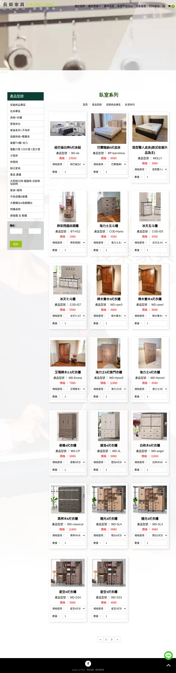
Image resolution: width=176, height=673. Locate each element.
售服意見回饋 (125, 6)
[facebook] (88, 664)
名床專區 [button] (15, 111)
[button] (163, 6)
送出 (15, 244)
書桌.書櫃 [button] (15, 174)
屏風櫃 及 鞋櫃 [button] (18, 215)
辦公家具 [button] (15, 168)
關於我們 (80, 6)
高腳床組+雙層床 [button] (20, 136)
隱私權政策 (99, 670)
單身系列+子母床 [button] (20, 130)
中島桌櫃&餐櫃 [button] (18, 196)
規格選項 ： (58, 164)
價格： (13, 225)
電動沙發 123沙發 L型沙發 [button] (25, 149)
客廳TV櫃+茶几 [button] (19, 142)
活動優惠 (141, 6)
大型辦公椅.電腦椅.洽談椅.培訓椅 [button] (25, 182)
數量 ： (56, 171)
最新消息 (109, 6)
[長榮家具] (28, 6)
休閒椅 (14, 161)
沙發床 (14, 155)
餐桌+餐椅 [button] (16, 190)
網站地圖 (90, 670)
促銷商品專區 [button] (18, 104)
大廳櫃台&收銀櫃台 (21, 202)
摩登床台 (15, 123)
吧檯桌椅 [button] (15, 209)
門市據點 (154, 6)
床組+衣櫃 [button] (16, 117)
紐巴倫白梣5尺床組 (67, 147)
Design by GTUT (78, 670)
